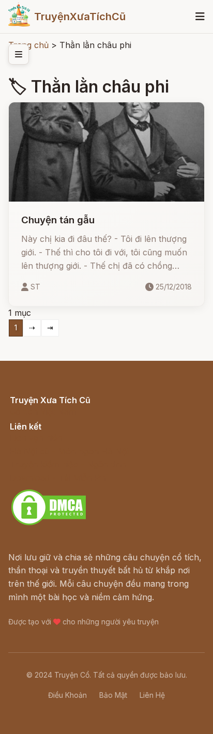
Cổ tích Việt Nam (43, 411)
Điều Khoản (67, 695)
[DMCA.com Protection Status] (48, 523)
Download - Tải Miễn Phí (59, 477)
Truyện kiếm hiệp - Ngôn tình (68, 464)
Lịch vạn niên (36, 438)
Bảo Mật (113, 695)
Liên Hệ (152, 695)
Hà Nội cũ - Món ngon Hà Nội (69, 451)
